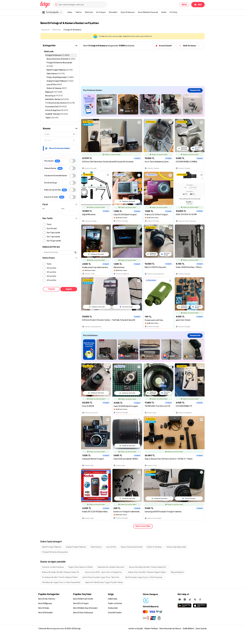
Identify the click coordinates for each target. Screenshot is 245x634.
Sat (200, 4)
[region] (143, 104)
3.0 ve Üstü (51, 268)
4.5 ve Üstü (51, 280)
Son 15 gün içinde (54, 241)
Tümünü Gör (195, 90)
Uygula (69, 289)
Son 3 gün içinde (53, 233)
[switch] (72, 161)
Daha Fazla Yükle (142, 526)
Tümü (49, 224)
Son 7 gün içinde (53, 237)
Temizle (51, 289)
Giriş (184, 4)
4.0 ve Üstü (51, 276)
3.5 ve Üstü (51, 272)
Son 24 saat (52, 228)
